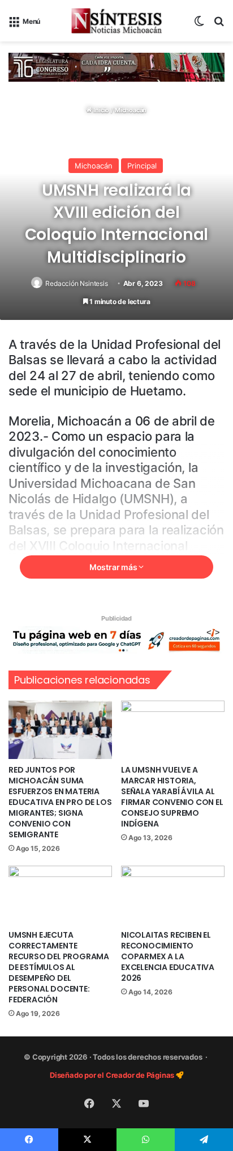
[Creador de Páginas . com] (116, 639)
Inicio (100, 110)
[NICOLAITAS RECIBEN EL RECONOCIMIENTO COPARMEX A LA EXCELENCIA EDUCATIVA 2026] (173, 895)
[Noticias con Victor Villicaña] (116, 20)
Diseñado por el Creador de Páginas (113, 1075)
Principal (142, 165)
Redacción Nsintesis (76, 283)
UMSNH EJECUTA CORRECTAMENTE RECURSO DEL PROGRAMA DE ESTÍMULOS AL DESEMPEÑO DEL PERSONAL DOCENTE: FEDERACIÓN (58, 967)
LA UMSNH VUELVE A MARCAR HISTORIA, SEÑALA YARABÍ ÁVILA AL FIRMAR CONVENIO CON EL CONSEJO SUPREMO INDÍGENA (172, 796)
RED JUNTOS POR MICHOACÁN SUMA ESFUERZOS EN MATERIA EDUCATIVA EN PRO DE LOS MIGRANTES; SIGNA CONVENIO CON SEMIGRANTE (59, 802)
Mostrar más (114, 567)
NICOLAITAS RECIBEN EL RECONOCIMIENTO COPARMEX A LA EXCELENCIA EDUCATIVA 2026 (167, 956)
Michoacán (130, 110)
